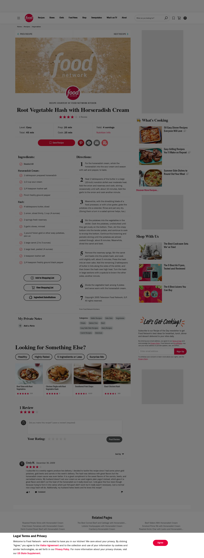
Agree (160, 543)
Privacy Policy (62, 549)
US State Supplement (28, 553)
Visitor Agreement (49, 546)
